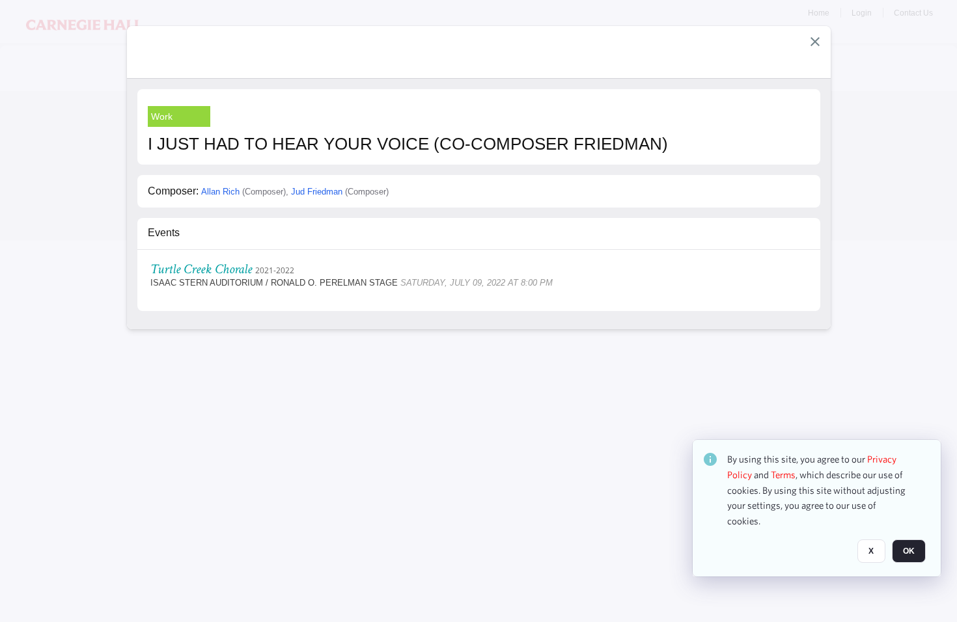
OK (909, 551)
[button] (815, 41)
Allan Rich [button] (220, 191)
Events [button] (164, 232)
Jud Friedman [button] (316, 191)
